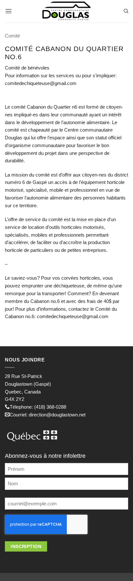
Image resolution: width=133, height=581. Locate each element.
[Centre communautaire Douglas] (67, 11)
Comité (12, 35)
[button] (8, 11)
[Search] (126, 11)
